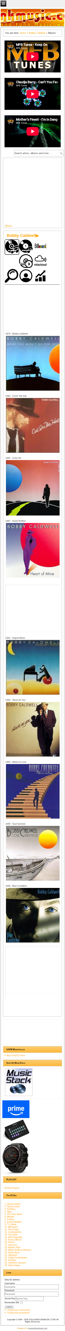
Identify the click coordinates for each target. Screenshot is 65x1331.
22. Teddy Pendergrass (16, 1257)
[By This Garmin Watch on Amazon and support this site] (16, 1173)
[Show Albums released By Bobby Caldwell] (12, 247)
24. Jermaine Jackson (15, 1262)
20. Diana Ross (12, 1252)
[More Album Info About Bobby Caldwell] (33, 390)
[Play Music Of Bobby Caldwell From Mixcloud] (41, 261)
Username (10, 1283)
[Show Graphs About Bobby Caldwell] (41, 276)
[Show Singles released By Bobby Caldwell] (26, 246)
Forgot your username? (18, 1310)
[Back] (8, 225)
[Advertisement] (32, 192)
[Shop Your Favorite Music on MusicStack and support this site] (19, 1096)
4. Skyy (8, 1211)
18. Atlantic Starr (12, 1247)
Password (9, 1290)
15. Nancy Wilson (13, 1239)
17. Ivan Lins (11, 1245)
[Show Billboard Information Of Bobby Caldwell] (41, 246)
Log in (9, 1306)
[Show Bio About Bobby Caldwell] (26, 276)
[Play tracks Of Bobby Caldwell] (26, 261)
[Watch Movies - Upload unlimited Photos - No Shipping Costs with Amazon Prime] (16, 1118)
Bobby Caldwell (37, 33)
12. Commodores (13, 1232)
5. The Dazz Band (13, 1214)
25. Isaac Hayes (12, 1265)
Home (23, 33)
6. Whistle (9, 1216)
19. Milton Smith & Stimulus (18, 1250)
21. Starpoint (11, 1255)
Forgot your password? (18, 1312)
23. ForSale (10, 1260)
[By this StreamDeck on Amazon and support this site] (16, 1141)
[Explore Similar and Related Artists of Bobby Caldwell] (12, 276)
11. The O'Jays (12, 1229)
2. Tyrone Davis (12, 1206)
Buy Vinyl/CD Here (16, 1055)
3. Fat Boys (10, 1209)
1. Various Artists (13, 1204)
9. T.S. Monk (10, 1224)
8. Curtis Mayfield (13, 1222)
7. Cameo (9, 1219)
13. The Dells (11, 1234)
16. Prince (9, 1242)
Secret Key (10, 1298)
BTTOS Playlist (12, 1188)
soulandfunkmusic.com (37, 1328)
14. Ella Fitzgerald (13, 1237)
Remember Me (12, 1302)
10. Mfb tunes (11, 1227)
